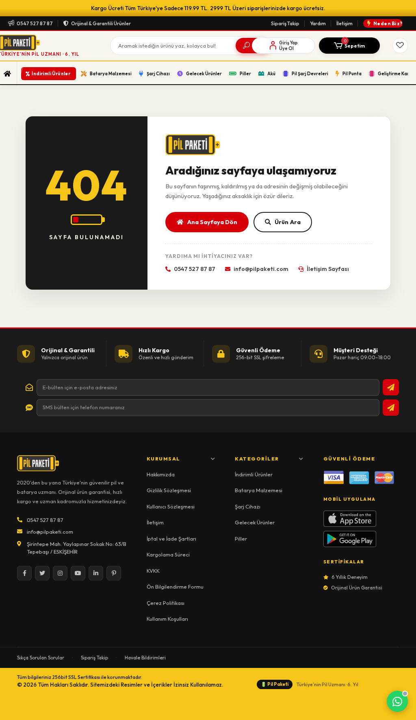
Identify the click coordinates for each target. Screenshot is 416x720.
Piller (241, 538)
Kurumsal (163, 459)
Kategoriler (257, 459)
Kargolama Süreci (168, 554)
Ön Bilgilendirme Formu (175, 586)
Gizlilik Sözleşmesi (169, 490)
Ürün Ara (288, 222)
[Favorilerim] (400, 45)
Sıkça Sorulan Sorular (40, 658)
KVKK (153, 570)
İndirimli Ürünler (254, 474)
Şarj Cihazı (247, 506)
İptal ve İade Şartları (171, 538)
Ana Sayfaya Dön (212, 222)
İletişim (344, 23)
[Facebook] (24, 573)
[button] (349, 45)
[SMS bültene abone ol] (391, 407)
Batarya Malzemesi (258, 490)
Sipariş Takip (285, 23)
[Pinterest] (113, 573)
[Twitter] (42, 573)
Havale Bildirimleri (145, 658)
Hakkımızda (161, 474)
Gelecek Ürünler (255, 522)
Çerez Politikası (165, 603)
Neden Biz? (388, 23)
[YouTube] (78, 573)
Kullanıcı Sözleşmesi (171, 506)
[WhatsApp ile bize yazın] (397, 701)
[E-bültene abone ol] (391, 387)
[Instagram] (60, 573)
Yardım (318, 23)
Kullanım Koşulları (167, 618)
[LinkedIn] (96, 573)
